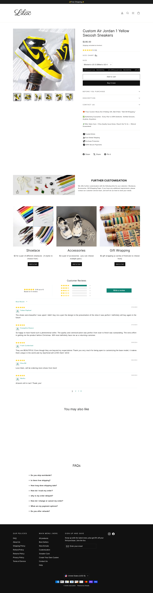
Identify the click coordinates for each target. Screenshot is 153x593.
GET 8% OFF (60, 310)
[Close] (108, 277)
